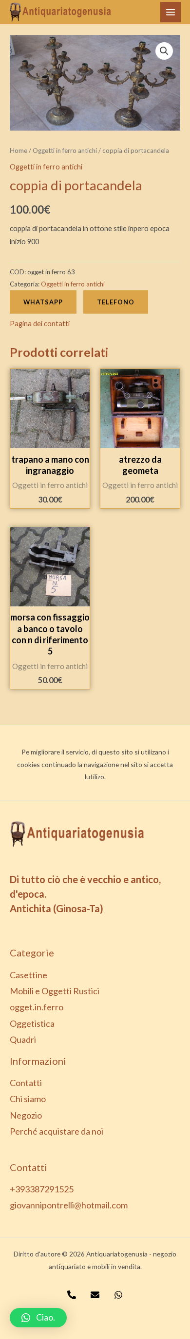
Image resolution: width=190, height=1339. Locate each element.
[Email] (95, 1294)
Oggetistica (32, 1023)
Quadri (23, 1039)
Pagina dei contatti (40, 323)
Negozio (26, 1115)
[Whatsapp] (118, 1294)
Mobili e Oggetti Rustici (54, 991)
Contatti (26, 1082)
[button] (38, 1317)
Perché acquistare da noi (56, 1131)
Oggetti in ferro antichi (65, 150)
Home (18, 150)
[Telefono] (71, 1294)
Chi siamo (28, 1098)
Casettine (28, 975)
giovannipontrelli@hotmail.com (69, 1205)
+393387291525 (42, 1189)
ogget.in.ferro (36, 1007)
